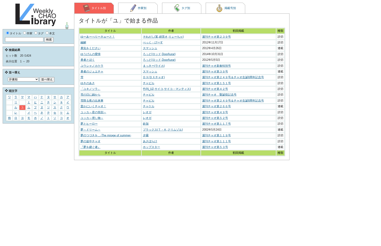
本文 (52, 33)
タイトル (15, 33)
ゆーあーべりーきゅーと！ (97, 36)
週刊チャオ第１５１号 (216, 83)
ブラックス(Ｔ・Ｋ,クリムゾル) (163, 129)
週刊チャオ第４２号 (215, 89)
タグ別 (185, 8)
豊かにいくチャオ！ (93, 106)
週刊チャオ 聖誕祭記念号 (219, 94)
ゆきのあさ (87, 83)
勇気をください (90, 48)
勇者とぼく (87, 59)
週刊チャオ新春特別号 (216, 65)
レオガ (147, 112)
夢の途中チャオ (90, 141)
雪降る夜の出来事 (91, 100)
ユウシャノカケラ (91, 65)
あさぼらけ (150, 141)
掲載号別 (230, 8)
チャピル (148, 83)
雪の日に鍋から (90, 94)
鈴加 (146, 123)
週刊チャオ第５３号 (215, 147)
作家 (29, 33)
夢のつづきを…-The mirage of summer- (105, 135)
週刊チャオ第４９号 (215, 112)
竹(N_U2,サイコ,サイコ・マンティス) (167, 89)
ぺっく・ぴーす (153, 42)
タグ (41, 33)
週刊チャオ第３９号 (215, 71)
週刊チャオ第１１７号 (216, 123)
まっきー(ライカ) (154, 65)
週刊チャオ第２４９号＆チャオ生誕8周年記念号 (233, 77)
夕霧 (146, 135)
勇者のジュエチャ (91, 71)
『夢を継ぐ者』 (90, 147)
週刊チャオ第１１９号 (216, 135)
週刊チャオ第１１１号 (216, 141)
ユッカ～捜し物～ (91, 118)
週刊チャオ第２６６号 (216, 106)
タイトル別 (99, 8)
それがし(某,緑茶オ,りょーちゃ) (163, 36)
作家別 (142, 8)
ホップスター (151, 147)
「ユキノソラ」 (90, 89)
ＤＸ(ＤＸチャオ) (154, 77)
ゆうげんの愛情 (90, 54)
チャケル (148, 106)
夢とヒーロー (89, 123)
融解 (83, 42)
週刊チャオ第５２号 (215, 118)
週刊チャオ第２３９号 (216, 36)
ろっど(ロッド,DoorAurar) (159, 54)
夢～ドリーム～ (90, 129)
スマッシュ (150, 48)
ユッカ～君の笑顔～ (93, 112)
